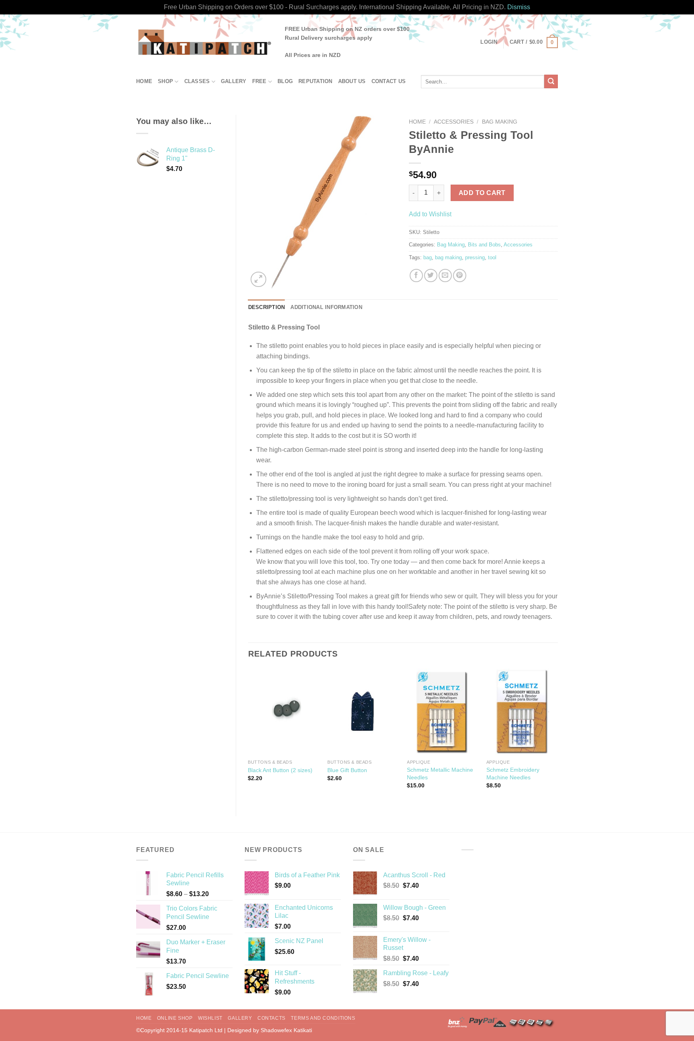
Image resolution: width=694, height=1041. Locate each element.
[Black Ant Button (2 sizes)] (283, 712)
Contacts (271, 1018)
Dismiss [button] (518, 7)
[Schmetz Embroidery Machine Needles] (522, 712)
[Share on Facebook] (416, 275)
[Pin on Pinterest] (459, 275)
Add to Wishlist (430, 214)
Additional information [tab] (326, 307)
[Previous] (249, 736)
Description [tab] (266, 307)
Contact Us (388, 81)
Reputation (315, 81)
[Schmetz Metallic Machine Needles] (442, 712)
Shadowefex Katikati (286, 1030)
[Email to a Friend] (445, 275)
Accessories (454, 122)
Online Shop (175, 1018)
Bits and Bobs (484, 245)
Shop (165, 81)
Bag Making (499, 122)
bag (427, 257)
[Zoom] (258, 279)
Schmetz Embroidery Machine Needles (512, 774)
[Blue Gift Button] (363, 712)
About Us (352, 81)
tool (492, 257)
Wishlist (210, 1018)
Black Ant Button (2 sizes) (280, 770)
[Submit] (551, 81)
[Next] (557, 736)
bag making (448, 257)
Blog (285, 81)
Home (144, 81)
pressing (475, 257)
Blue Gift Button (347, 770)
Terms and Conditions (323, 1018)
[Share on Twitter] (430, 275)
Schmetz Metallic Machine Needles (440, 774)
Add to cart (482, 192)
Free (259, 81)
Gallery (234, 81)
